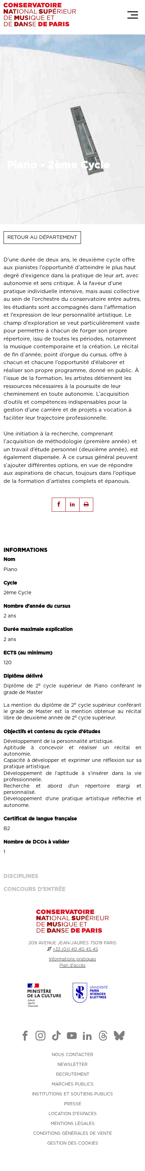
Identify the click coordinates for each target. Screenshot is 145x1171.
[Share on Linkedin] (72, 505)
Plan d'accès (72, 965)
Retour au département (42, 237)
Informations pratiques (72, 959)
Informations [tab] (26, 550)
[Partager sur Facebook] (59, 505)
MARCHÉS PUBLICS (73, 1084)
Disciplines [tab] (21, 876)
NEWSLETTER (72, 1064)
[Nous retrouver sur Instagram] (40, 1037)
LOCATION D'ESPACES (73, 1114)
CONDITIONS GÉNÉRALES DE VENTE (72, 1133)
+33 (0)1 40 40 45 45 (75, 949)
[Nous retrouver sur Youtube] (72, 1037)
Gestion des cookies (72, 1143)
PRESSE (72, 1104)
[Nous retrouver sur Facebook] (25, 1037)
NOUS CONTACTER (72, 1055)
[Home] (40, 14)
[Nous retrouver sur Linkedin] (87, 1037)
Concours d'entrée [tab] (34, 889)
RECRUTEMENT (72, 1074)
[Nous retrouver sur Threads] (103, 1037)
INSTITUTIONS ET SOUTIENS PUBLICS (72, 1094)
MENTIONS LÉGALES (73, 1123)
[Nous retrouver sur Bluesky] (119, 1037)
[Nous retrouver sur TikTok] (56, 1037)
